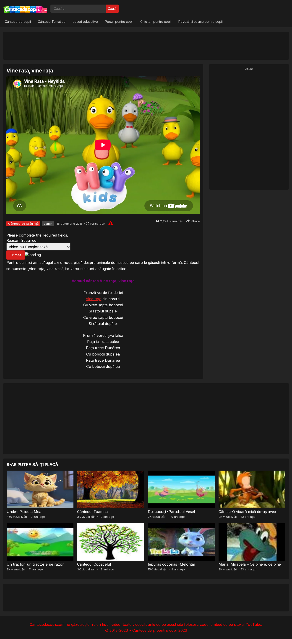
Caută (112, 8)
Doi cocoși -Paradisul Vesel (171, 511)
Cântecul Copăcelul (94, 564)
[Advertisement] (146, 45)
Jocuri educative (85, 21)
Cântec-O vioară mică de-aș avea (247, 511)
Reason (22, 240)
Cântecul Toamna (92, 511)
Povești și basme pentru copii (200, 21)
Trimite (15, 255)
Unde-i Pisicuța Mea (24, 511)
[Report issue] (110, 223)
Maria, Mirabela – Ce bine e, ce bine (250, 564)
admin (48, 223)
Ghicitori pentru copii (155, 21)
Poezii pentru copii (119, 21)
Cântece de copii (18, 21)
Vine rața (93, 298)
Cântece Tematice (51, 21)
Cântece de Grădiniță (23, 223)
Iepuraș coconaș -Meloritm (171, 564)
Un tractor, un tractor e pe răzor (35, 564)
